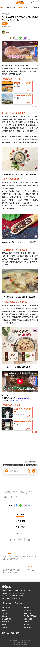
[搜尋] (32, 2)
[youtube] (8, 632)
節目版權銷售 (28, 619)
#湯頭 (15, 492)
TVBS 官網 (15, 644)
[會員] (37, 2)
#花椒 (5, 497)
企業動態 (4, 616)
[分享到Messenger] (25, 38)
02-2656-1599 (15, 598)
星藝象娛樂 (27, 627)
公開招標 (26, 622)
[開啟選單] (3, 2)
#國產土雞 (13, 497)
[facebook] (3, 632)
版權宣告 (4, 627)
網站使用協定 (28, 613)
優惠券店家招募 (6, 619)
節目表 (4, 625)
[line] (12, 632)
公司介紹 (4, 610)
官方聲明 (26, 625)
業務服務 (26, 607)
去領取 (28, 90)
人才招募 (4, 613)
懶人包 (36, 7)
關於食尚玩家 (6, 607)
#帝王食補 (6, 492)
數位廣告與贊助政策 (30, 616)
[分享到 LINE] (20, 38)
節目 (15, 7)
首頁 (3, 14)
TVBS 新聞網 (23, 644)
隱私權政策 (27, 610)
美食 (25, 7)
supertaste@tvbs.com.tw (17, 593)
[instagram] (17, 632)
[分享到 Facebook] (16, 38)
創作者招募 (5, 622)
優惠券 (8, 7)
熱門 (20, 7)
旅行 (30, 7)
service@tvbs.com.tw (16, 596)
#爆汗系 (30, 492)
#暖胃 (22, 492)
